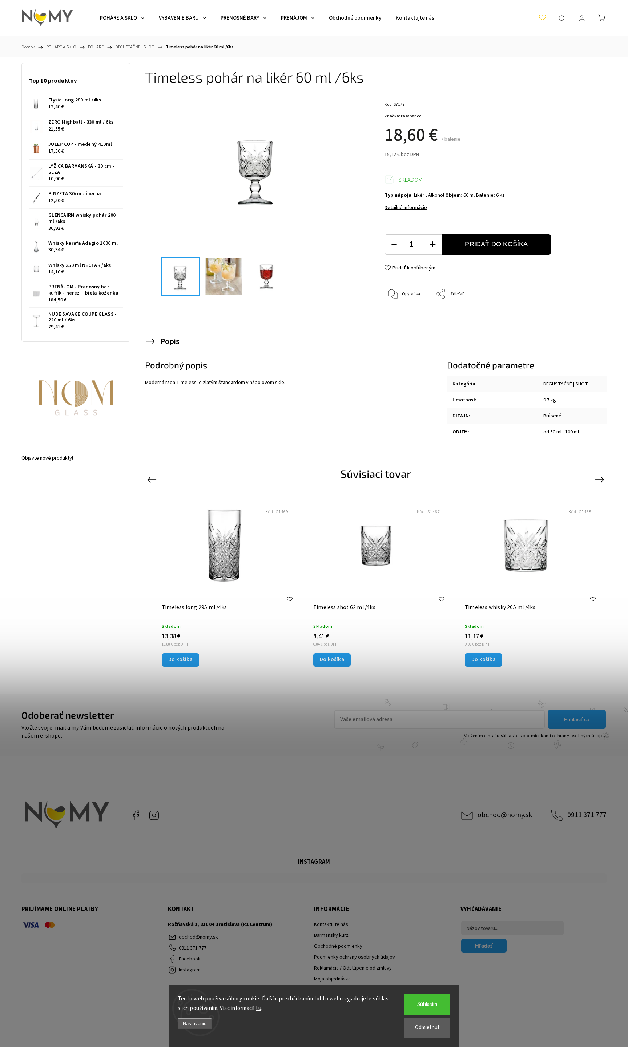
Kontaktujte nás (331, 924)
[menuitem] (122, 18)
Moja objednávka (332, 979)
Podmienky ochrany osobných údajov (354, 957)
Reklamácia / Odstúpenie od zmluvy (353, 968)
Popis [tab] (170, 341)
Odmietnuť (427, 1027)
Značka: (403, 116)
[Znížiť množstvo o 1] (394, 244)
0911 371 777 (587, 815)
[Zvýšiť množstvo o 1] (432, 244)
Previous (153, 479)
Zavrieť (581, 318)
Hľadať (484, 946)
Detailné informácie (406, 207)
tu (258, 1008)
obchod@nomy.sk (505, 815)
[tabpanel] (527, 582)
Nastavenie (194, 1023)
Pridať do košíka (496, 244)
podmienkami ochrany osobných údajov (564, 735)
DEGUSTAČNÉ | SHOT (565, 384)
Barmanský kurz (331, 935)
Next (601, 479)
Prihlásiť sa (576, 719)
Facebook (135, 815)
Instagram (154, 815)
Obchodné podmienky (338, 946)
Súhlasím (427, 1004)
